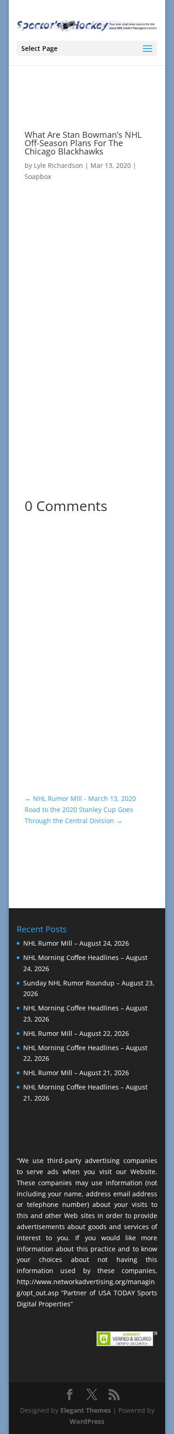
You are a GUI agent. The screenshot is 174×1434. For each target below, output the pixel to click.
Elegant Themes (85, 1410)
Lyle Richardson (58, 165)
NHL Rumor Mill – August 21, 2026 (76, 1072)
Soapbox (38, 176)
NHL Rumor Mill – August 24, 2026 (76, 943)
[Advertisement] (87, 373)
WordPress (87, 1421)
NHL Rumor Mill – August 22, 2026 (76, 1033)
